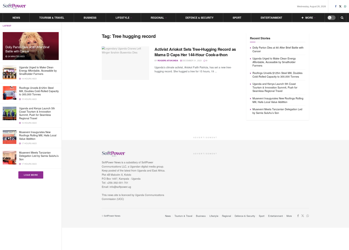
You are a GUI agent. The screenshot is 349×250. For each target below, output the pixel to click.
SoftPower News (112, 215)
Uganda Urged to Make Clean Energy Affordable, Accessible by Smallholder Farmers (38, 70)
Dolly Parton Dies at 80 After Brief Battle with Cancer (27, 49)
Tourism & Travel (51, 17)
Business (90, 17)
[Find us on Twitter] (340, 6)
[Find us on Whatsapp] (345, 6)
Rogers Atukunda (168, 60)
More (309, 17)
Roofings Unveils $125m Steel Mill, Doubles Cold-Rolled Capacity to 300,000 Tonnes (39, 91)
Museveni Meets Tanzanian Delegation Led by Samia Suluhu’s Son (39, 156)
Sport (237, 17)
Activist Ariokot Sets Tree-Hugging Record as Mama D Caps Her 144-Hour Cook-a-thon (195, 52)
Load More (31, 174)
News (16, 17)
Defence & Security (199, 17)
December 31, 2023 (192, 60)
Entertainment (271, 17)
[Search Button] (342, 17)
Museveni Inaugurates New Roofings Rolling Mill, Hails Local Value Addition (37, 135)
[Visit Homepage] (14, 6)
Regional (157, 17)
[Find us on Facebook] (335, 6)
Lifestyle (122, 17)
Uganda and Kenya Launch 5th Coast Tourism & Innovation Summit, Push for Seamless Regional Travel (37, 113)
